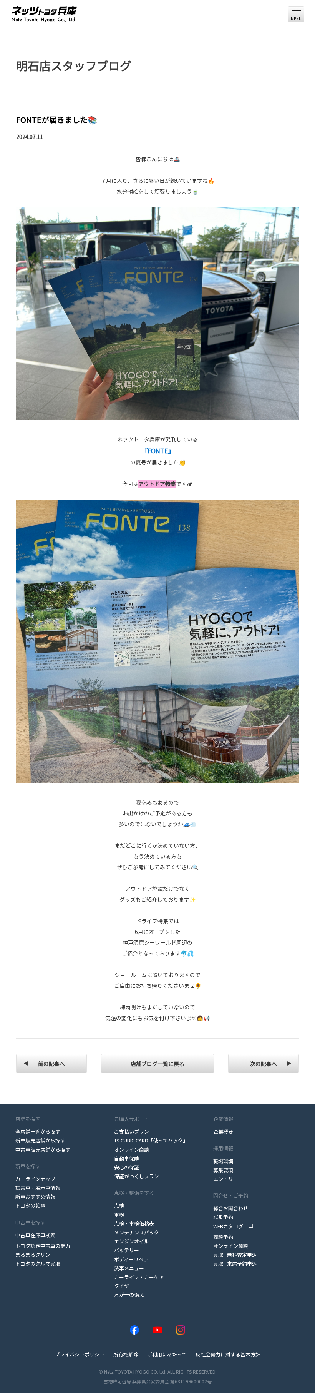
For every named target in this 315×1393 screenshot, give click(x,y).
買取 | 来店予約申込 (235, 1263)
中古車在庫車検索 (35, 1235)
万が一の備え (129, 1294)
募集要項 (223, 1170)
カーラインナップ (35, 1179)
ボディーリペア (131, 1259)
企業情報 (223, 1118)
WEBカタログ (228, 1226)
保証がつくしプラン (136, 1176)
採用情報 (223, 1148)
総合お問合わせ (230, 1208)
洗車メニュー (129, 1268)
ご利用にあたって (167, 1354)
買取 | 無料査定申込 (235, 1254)
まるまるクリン (32, 1254)
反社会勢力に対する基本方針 (228, 1354)
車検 (119, 1214)
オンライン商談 (131, 1149)
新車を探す (27, 1166)
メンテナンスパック (136, 1232)
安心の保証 (126, 1167)
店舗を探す (27, 1118)
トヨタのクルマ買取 (37, 1263)
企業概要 (223, 1131)
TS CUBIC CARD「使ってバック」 (151, 1140)
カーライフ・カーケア (139, 1277)
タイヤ (121, 1285)
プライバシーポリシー (79, 1354)
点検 (119, 1205)
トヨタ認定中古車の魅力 (42, 1245)
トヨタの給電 (30, 1205)
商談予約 (223, 1237)
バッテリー (126, 1250)
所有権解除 (125, 1354)
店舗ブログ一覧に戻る (157, 1063)
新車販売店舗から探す (40, 1140)
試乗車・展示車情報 (37, 1187)
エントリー (225, 1179)
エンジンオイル (131, 1241)
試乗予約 (223, 1217)
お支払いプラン (131, 1131)
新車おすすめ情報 (35, 1196)
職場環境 (223, 1161)
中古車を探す (30, 1222)
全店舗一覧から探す (37, 1131)
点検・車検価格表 (134, 1223)
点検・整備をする (134, 1192)
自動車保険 (126, 1158)
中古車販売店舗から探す (42, 1149)
